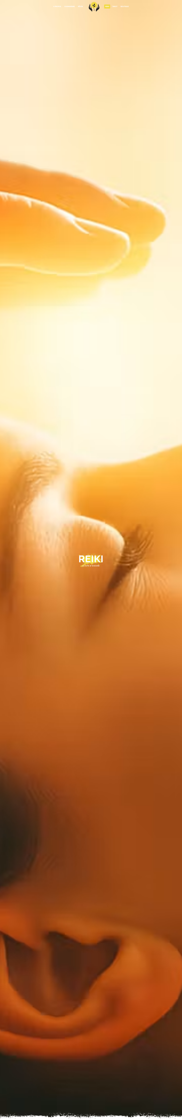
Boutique (125, 6)
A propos (57, 6)
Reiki (107, 6)
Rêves (80, 6)
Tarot (114, 6)
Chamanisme (69, 6)
